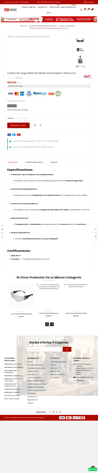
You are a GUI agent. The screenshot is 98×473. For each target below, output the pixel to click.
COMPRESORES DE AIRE (12, 389)
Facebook (9, 134)
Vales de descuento (57, 374)
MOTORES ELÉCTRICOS (12, 396)
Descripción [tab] (13, 162)
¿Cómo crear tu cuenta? (36, 390)
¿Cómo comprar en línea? (37, 384)
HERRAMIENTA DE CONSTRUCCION (10, 385)
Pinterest (19, 134)
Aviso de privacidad (34, 365)
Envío (29, 362)
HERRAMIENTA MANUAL (12, 392)
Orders (53, 365)
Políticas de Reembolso (36, 381)
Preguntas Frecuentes (35, 387)
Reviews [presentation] (54, 162)
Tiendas (30, 403)
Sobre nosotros (33, 371)
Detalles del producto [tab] (34, 162)
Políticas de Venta (34, 378)
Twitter (14, 134)
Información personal (58, 362)
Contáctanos (32, 397)
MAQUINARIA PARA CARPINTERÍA (10, 372)
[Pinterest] (56, 412)
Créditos (53, 368)
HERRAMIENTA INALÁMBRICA (13, 367)
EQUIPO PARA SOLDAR (11, 399)
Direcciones (54, 371)
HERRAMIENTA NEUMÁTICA (13, 376)
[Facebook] (49, 412)
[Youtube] (53, 412)
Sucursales (31, 393)
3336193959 (80, 380)
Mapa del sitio (32, 400)
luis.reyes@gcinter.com (85, 377)
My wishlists (54, 378)
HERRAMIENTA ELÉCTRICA (13, 364)
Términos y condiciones (36, 368)
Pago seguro (32, 374)
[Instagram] (60, 412)
